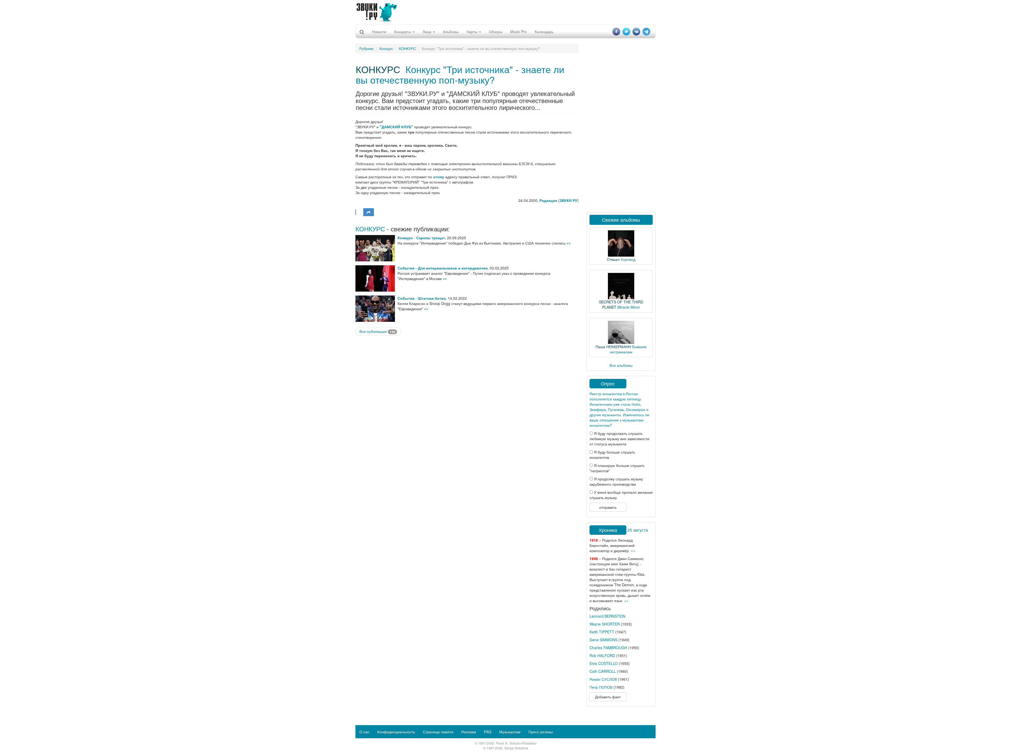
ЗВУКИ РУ (568, 200)
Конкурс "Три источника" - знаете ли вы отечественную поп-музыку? (460, 74)
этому (438, 176)
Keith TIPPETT (601, 631)
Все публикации (377, 331)
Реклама (468, 731)
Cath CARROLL (602, 671)
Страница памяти (438, 731)
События (406, 268)
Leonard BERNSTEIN (607, 616)
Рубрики (366, 48)
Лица (427, 31)
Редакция (548, 200)
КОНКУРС (407, 48)
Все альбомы (620, 365)
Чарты (472, 31)
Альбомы (451, 31)
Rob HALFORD (602, 655)
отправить (608, 507)
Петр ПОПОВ (600, 687)
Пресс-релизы (540, 731)
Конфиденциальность (396, 731)
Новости (379, 31)
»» (569, 243)
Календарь (544, 31)
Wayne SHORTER (604, 624)
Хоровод (628, 259)
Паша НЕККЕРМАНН (613, 346)
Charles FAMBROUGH (608, 647)
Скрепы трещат (430, 237)
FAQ (487, 731)
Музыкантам (510, 731)
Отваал (613, 259)
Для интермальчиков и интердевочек (453, 268)
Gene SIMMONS (603, 639)
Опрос (608, 383)
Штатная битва (432, 298)
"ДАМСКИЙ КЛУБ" (396, 126)
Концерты (403, 31)
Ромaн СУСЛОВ (603, 679)
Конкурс (386, 48)
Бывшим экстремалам (628, 349)
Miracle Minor (628, 307)
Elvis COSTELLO (603, 663)
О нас (364, 731)
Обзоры (495, 31)
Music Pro (518, 31)
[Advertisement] (505, 12)
